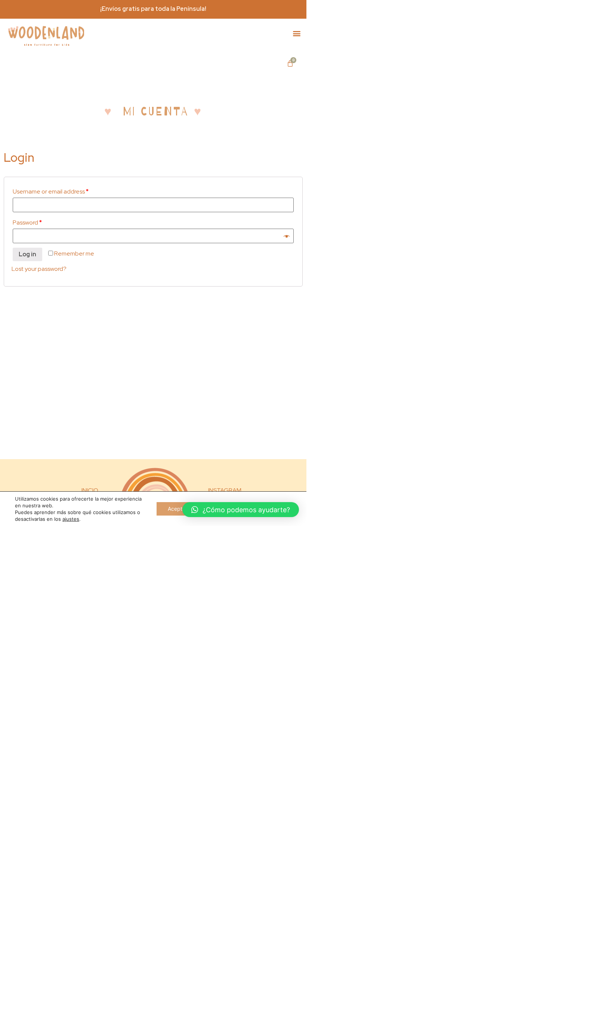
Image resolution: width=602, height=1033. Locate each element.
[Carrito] (290, 63)
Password (27, 222)
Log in (27, 254)
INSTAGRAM (224, 490)
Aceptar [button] (177, 508)
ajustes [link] (70, 519)
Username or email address (51, 191)
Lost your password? (39, 269)
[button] (296, 33)
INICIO (89, 490)
